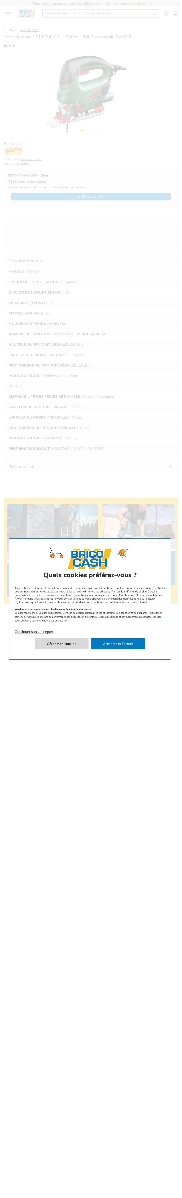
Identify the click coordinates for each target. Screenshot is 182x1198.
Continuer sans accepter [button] (34, 630)
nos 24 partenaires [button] (58, 588)
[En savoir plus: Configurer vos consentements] (62, 643)
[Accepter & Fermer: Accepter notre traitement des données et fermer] (118, 643)
